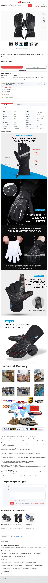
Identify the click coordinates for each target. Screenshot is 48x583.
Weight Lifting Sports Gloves (31, 9)
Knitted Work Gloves (6, 568)
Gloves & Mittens (16, 9)
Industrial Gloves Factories (31, 562)
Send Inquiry (12, 67)
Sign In (3, 98)
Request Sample (22, 70)
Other (25, 539)
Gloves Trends (33, 568)
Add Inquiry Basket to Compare (24, 48)
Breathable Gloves (38, 565)
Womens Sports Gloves (6, 556)
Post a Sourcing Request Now (37, 503)
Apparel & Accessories (8, 9)
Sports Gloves (22, 9)
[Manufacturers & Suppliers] (24, 2)
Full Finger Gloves (16, 568)
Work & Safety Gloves (14, 553)
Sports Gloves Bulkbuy (6, 571)
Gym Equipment (4, 539)
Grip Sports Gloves (37, 553)
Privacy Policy (42, 578)
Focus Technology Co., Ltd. (15, 578)
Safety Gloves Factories (18, 562)
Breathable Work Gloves (18, 565)
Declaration (37, 578)
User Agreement (31, 578)
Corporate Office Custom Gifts (41, 539)
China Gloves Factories (6, 562)
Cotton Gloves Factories (7, 565)
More (2, 573)
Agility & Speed (4, 541)
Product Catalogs (18, 536)
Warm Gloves (4, 553)
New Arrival (15, 539)
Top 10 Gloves (25, 568)
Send (12, 503)
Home (2, 9)
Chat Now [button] (36, 67)
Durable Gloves (29, 565)
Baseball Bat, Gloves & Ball (26, 553)
